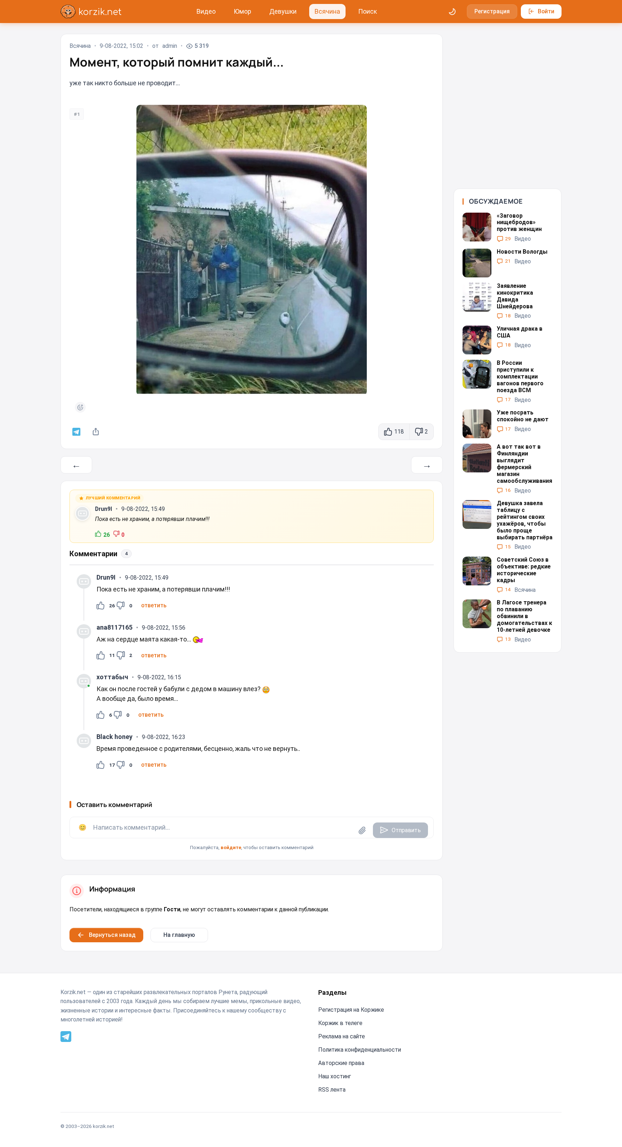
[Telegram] (65, 1036)
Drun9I (103, 509)
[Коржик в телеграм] (76, 432)
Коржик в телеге (340, 1023)
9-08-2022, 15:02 (121, 46)
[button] (154, 605)
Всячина (327, 11)
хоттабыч (112, 677)
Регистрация (492, 11)
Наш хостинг (334, 1076)
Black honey (114, 736)
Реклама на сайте (341, 1036)
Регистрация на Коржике (351, 1009)
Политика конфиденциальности (359, 1049)
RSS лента (332, 1089)
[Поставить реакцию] (80, 407)
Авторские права (341, 1063)
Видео (206, 11)
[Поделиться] (96, 432)
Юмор (242, 11)
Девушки (283, 11)
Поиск (367, 11)
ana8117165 (114, 627)
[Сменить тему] (452, 11)
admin (169, 46)
